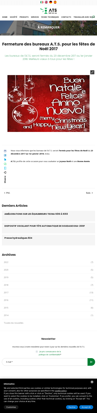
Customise (11, 407)
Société (13, 17)
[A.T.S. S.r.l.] (48, 9)
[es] (55, 2)
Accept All (86, 407)
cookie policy (61, 390)
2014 (48, 315)
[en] (46, 2)
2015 (48, 307)
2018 (48, 285)
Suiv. (88, 193)
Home (4, 17)
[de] (50, 2)
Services (35, 17)
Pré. (8, 193)
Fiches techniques (50, 17)
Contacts (66, 17)
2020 (48, 269)
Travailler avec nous (84, 17)
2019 (48, 277)
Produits (24, 17)
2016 (48, 300)
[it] (41, 2)
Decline (72, 407)
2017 (48, 292)
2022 (48, 262)
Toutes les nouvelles (13, 323)
